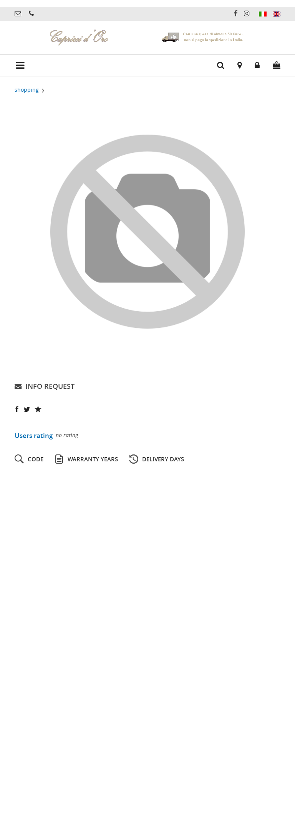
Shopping (27, 89)
